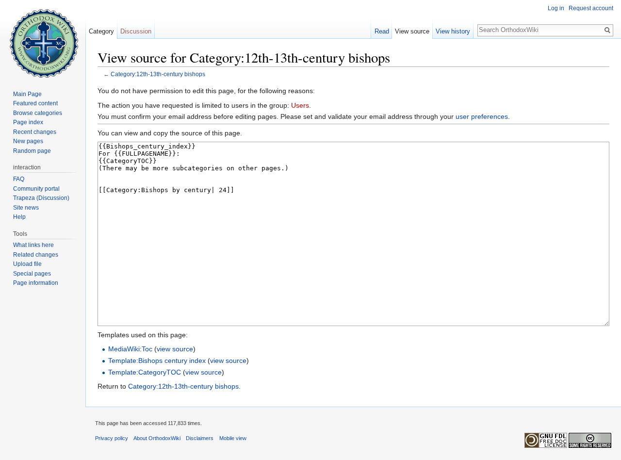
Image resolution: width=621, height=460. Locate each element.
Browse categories (37, 113)
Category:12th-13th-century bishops (158, 74)
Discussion (135, 31)
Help (19, 217)
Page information (35, 282)
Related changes (35, 254)
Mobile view (232, 438)
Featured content (35, 103)
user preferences (482, 116)
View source (412, 31)
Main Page (27, 94)
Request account (591, 8)
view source (175, 349)
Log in (556, 8)
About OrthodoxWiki (156, 438)
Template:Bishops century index (157, 360)
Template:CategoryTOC (144, 372)
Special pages (32, 273)
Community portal (36, 188)
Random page (32, 151)
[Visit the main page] (43, 39)
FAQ (18, 179)
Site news (26, 207)
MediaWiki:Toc (130, 349)
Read (382, 31)
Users (300, 105)
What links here (33, 245)
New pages (28, 141)
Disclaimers (199, 438)
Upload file (27, 264)
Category (101, 31)
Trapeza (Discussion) (41, 198)
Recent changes (34, 132)
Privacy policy (111, 438)
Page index (28, 122)
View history (453, 31)
